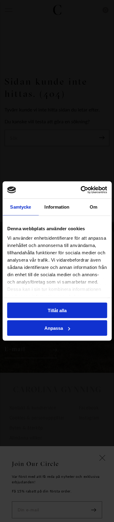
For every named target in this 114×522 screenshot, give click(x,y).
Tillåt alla (57, 310)
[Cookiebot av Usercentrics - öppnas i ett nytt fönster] (81, 190)
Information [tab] (56, 206)
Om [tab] (93, 206)
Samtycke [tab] (20, 206)
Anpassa (53, 328)
